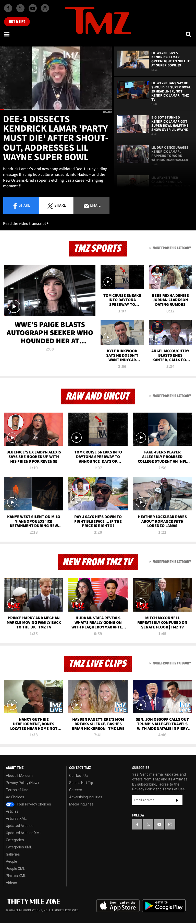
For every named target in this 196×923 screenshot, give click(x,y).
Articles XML (16, 818)
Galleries (13, 854)
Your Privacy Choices (33, 804)
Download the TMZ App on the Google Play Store (164, 905)
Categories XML (19, 847)
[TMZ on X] (20, 8)
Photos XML (16, 876)
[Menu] (7, 34)
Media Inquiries (81, 804)
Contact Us (78, 776)
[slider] (56, 109)
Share (24, 205)
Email (95, 205)
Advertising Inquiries (85, 797)
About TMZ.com (19, 776)
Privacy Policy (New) (22, 783)
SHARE (60, 205)
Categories (15, 840)
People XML (15, 869)
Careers (75, 790)
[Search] (189, 34)
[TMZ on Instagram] (45, 8)
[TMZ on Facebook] (8, 8)
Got (17, 21)
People (11, 861)
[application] (56, 78)
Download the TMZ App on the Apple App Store (118, 905)
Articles (12, 811)
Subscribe (177, 800)
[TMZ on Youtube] (33, 8)
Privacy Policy (143, 789)
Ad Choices (15, 797)
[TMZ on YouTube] (159, 824)
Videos (11, 883)
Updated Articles (19, 826)
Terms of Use (17, 790)
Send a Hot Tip (81, 783)
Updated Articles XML (23, 833)
